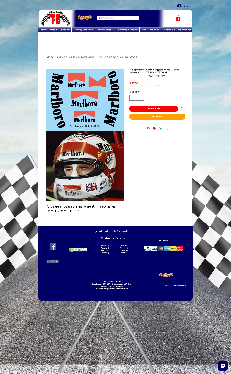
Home (48, 57)
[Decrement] (132, 97)
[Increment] (141, 97)
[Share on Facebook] (148, 128)
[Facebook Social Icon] (53, 246)
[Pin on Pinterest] (154, 128)
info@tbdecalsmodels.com (116, 288)
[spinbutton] (136, 97)
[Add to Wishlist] (182, 109)
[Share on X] (166, 128)
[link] (178, 18)
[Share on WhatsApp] (160, 128)
